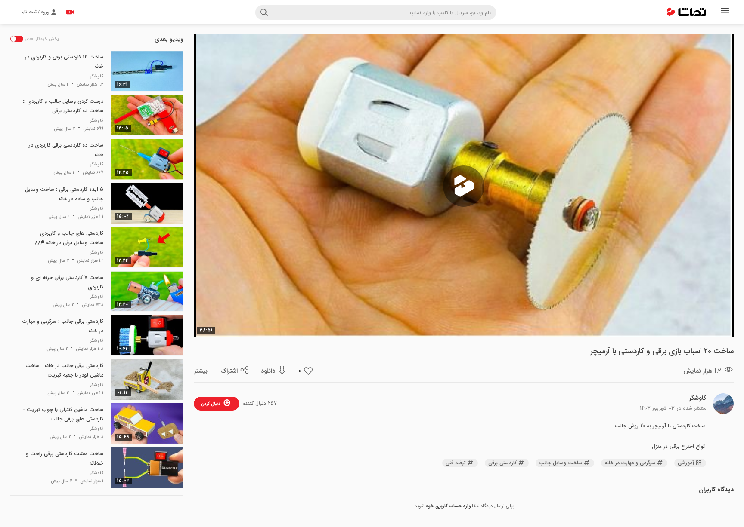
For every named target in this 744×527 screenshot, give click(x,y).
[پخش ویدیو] (463, 186)
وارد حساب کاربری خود (448, 506)
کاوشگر (697, 398)
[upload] (70, 12)
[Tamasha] (686, 12)
